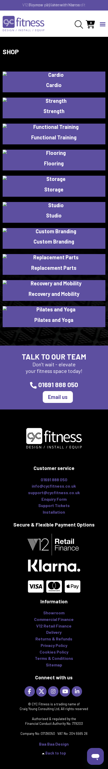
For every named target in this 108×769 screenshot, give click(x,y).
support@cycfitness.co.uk (54, 492)
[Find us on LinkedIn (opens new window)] (77, 691)
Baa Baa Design (54, 743)
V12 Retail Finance (54, 625)
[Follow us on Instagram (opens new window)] (54, 691)
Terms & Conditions (54, 658)
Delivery (54, 632)
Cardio (54, 85)
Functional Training (54, 137)
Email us (58, 397)
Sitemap (54, 664)
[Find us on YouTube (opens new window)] (66, 691)
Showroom (53, 612)
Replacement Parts (54, 268)
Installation (54, 511)
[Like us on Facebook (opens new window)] (30, 691)
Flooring (54, 163)
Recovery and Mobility (54, 294)
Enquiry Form (54, 499)
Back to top (55, 753)
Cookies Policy (54, 651)
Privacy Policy (54, 645)
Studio (54, 215)
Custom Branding (54, 241)
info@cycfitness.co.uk (54, 485)
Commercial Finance (54, 619)
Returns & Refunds (53, 638)
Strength (54, 111)
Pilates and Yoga (53, 320)
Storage (53, 189)
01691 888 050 (58, 384)
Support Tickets (54, 505)
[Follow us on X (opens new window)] (42, 691)
